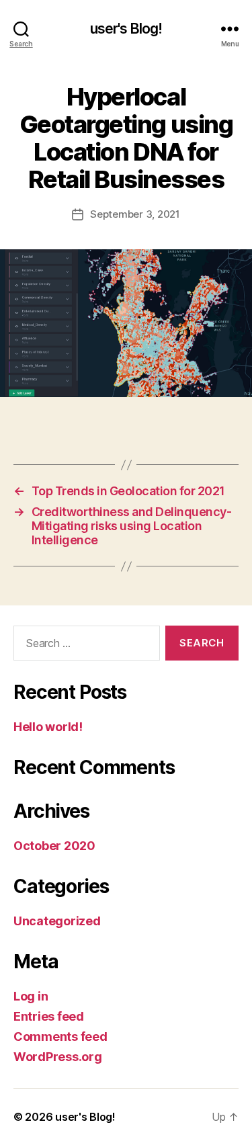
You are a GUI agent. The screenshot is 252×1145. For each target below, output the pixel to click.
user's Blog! (126, 29)
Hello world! (48, 727)
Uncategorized (57, 921)
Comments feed (60, 1036)
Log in (30, 996)
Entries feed (48, 1016)
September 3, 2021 (135, 214)
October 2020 (54, 846)
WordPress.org (57, 1057)
